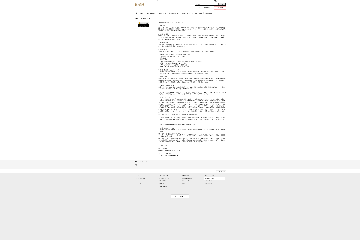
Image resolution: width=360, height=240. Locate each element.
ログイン (198, 7)
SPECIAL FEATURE (164, 178)
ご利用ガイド (208, 180)
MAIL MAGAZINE (186, 180)
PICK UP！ (162, 183)
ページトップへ (222, 171)
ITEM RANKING (163, 186)
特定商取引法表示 (209, 175)
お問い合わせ (208, 183)
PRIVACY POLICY (209, 178)
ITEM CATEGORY (163, 175)
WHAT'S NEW (185, 175)
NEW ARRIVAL (162, 180)
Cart (137, 180)
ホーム (138, 175)
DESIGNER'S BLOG (187, 178)
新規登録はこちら (208, 7)
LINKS (183, 183)
